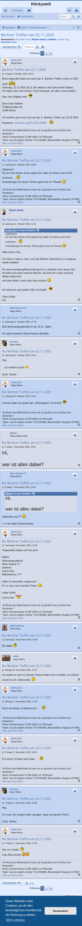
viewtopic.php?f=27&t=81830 (30, 122)
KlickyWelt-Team (23, 39)
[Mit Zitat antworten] (74, 62)
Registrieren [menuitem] (77, 11)
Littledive (51, 39)
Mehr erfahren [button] (15, 920)
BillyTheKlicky (17, 626)
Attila (15, 656)
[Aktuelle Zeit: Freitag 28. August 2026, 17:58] (73, 27)
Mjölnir (13, 433)
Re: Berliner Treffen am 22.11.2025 (26, 160)
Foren (30, 11)
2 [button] (46, 53)
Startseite (17, 10)
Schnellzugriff (6, 11)
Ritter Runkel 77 (18, 308)
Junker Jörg (63, 39)
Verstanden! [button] (60, 910)
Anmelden (9, 16)
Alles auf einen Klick (12, 143)
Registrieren (27, 16)
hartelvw (14, 342)
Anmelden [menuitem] (70, 11)
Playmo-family (39, 39)
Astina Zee (16, 60)
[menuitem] (78, 27)
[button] (51, 53)
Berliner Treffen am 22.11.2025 (27, 34)
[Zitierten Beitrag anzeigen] (38, 230)
